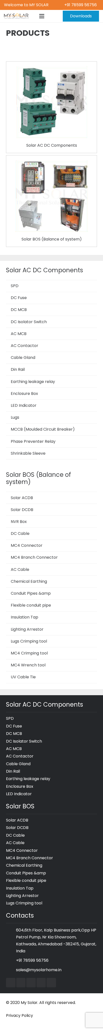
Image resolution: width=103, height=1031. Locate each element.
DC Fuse (19, 298)
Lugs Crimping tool (29, 641)
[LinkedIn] (31, 982)
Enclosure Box (24, 393)
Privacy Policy (19, 1015)
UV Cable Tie (23, 677)
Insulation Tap (24, 617)
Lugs (15, 417)
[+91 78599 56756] (11, 960)
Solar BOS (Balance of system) (52, 239)
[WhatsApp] (51, 982)
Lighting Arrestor (27, 629)
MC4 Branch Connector (34, 557)
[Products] (51, 69)
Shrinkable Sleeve (28, 453)
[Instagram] (41, 982)
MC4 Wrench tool (28, 665)
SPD (14, 286)
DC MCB (19, 309)
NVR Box (19, 521)
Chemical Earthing (29, 581)
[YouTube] (21, 982)
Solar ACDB (22, 498)
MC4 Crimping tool (29, 653)
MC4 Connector (26, 545)
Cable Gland (23, 357)
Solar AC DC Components (51, 145)
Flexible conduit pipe (31, 605)
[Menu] (42, 16)
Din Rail (18, 369)
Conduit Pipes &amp (31, 593)
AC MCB (18, 334)
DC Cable (20, 533)
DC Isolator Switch (29, 322)
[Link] (16, 16)
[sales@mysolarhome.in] (11, 969)
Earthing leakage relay (33, 381)
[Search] (52, 16)
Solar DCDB (22, 510)
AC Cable (20, 569)
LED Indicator (23, 405)
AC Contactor (24, 345)
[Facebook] (11, 982)
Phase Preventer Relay (33, 441)
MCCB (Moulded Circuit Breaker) (43, 429)
